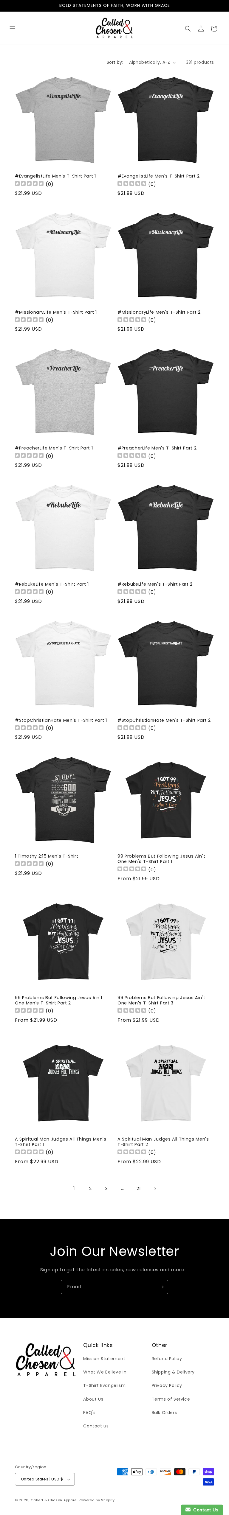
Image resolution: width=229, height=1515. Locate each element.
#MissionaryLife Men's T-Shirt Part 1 (56, 312)
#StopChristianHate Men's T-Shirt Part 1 (61, 720)
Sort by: (115, 62)
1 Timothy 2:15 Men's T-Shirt (46, 856)
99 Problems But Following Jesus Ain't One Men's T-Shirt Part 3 (161, 1000)
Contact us (96, 1426)
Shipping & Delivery (173, 1372)
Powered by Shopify (97, 1500)
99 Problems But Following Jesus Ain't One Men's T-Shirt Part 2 (59, 1000)
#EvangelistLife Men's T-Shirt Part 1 (55, 176)
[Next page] (154, 1188)
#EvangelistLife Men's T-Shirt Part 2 (158, 176)
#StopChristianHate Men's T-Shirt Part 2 (164, 720)
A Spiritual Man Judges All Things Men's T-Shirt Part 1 (60, 1141)
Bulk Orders (164, 1413)
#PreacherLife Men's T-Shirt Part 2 (156, 448)
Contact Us (205, 1509)
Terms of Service (171, 1399)
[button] (12, 28)
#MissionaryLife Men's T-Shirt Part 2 (159, 312)
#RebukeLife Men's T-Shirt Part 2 (155, 584)
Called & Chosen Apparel (55, 1500)
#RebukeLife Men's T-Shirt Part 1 (52, 584)
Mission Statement (104, 1359)
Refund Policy (167, 1359)
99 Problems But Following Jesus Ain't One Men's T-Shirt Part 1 (161, 858)
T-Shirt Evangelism (104, 1385)
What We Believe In (104, 1372)
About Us (93, 1399)
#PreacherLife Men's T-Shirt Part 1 (54, 448)
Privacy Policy (167, 1385)
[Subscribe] (161, 1287)
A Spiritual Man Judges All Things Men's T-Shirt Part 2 (163, 1141)
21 (138, 1189)
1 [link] (74, 1188)
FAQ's (89, 1413)
